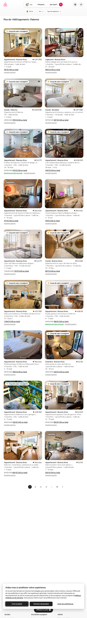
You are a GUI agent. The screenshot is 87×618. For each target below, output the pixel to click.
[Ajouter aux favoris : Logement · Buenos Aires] (80, 31)
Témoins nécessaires (41, 604)
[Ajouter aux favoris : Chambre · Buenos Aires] (80, 333)
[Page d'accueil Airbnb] (5, 4)
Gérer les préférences (65, 604)
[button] (11, 70)
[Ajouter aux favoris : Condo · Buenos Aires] (80, 232)
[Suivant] (62, 487)
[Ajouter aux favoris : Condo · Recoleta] (80, 81)
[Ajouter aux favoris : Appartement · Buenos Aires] (39, 31)
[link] (24, 487)
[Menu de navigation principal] (81, 4)
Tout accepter (17, 604)
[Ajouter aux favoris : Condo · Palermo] (39, 81)
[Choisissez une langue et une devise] (75, 4)
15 (57, 487)
